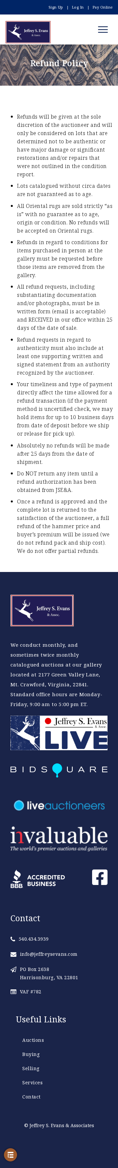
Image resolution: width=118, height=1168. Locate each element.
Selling (31, 1068)
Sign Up (56, 7)
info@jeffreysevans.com (49, 954)
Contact (31, 1097)
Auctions (33, 1040)
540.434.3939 (34, 938)
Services (32, 1082)
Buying (31, 1054)
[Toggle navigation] (104, 29)
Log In (78, 7)
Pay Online (102, 7)
